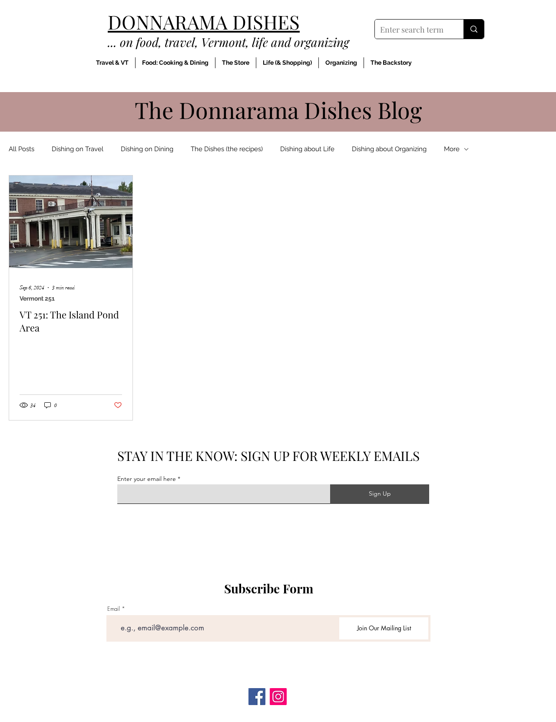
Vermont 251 (37, 298)
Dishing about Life (307, 149)
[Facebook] (256, 696)
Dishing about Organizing (389, 149)
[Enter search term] (473, 29)
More (452, 149)
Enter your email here (146, 479)
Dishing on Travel (77, 149)
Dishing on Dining (147, 149)
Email (113, 609)
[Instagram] (278, 696)
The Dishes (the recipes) (227, 149)
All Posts (21, 149)
